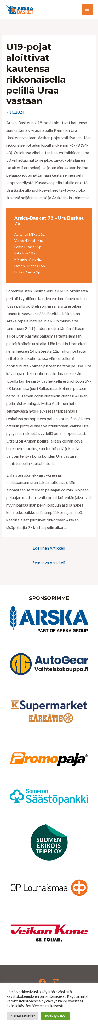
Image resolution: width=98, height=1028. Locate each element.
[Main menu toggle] (87, 9)
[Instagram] (56, 982)
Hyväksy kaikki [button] (55, 1016)
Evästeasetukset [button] (22, 1016)
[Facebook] (42, 982)
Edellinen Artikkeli (49, 548)
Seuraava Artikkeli (49, 562)
